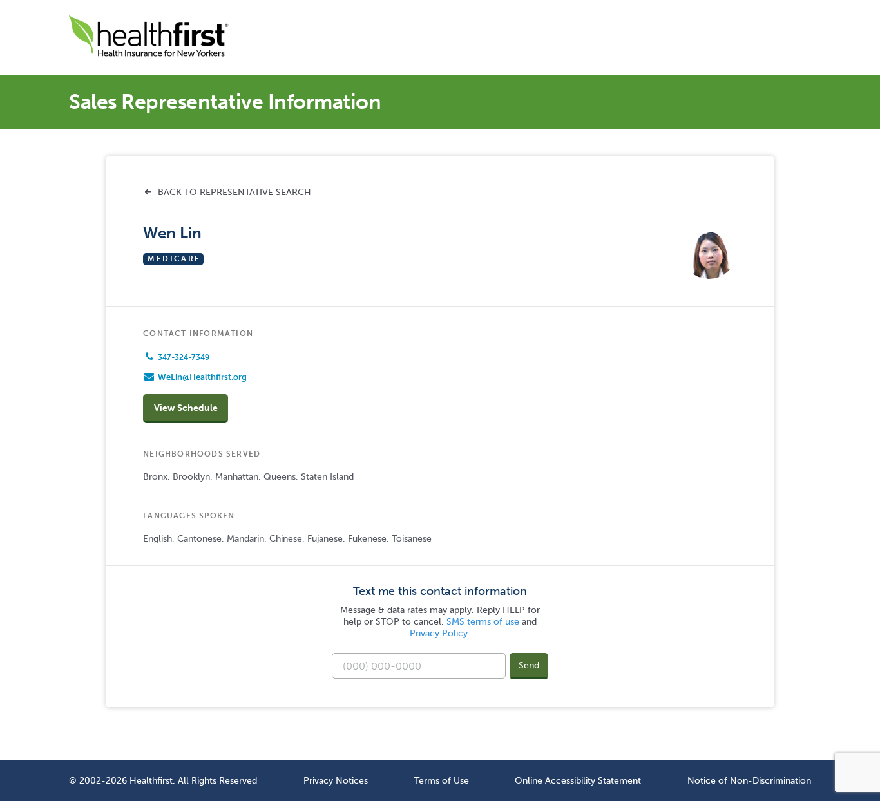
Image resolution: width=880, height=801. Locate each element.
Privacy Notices (335, 780)
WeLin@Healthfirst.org (202, 377)
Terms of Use (441, 780)
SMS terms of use (482, 621)
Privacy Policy (439, 633)
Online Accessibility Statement (578, 780)
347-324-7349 (183, 357)
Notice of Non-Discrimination (749, 780)
